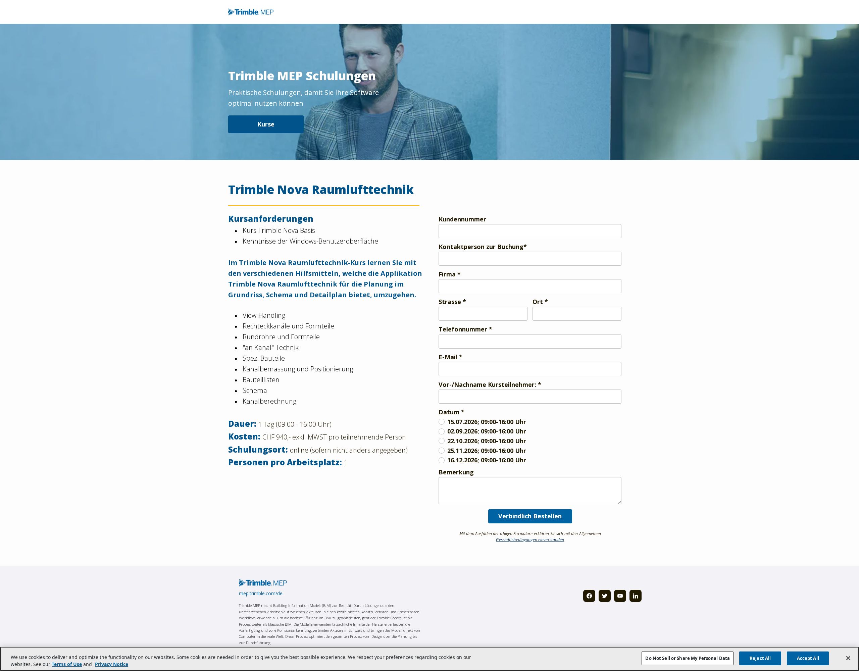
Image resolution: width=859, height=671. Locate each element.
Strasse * (452, 301)
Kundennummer (462, 219)
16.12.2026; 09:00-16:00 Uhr (486, 460)
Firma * (450, 274)
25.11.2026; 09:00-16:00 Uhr (486, 450)
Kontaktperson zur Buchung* (483, 246)
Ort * (540, 301)
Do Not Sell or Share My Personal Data (687, 658)
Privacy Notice (111, 664)
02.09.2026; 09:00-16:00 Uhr (486, 431)
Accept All (808, 658)
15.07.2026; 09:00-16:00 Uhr (486, 421)
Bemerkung (456, 472)
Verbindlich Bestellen (530, 516)
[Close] (848, 658)
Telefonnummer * (465, 329)
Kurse (265, 124)
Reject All (760, 658)
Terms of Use (67, 664)
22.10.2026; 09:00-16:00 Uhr (486, 441)
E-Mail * (450, 357)
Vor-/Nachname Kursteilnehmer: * (490, 384)
